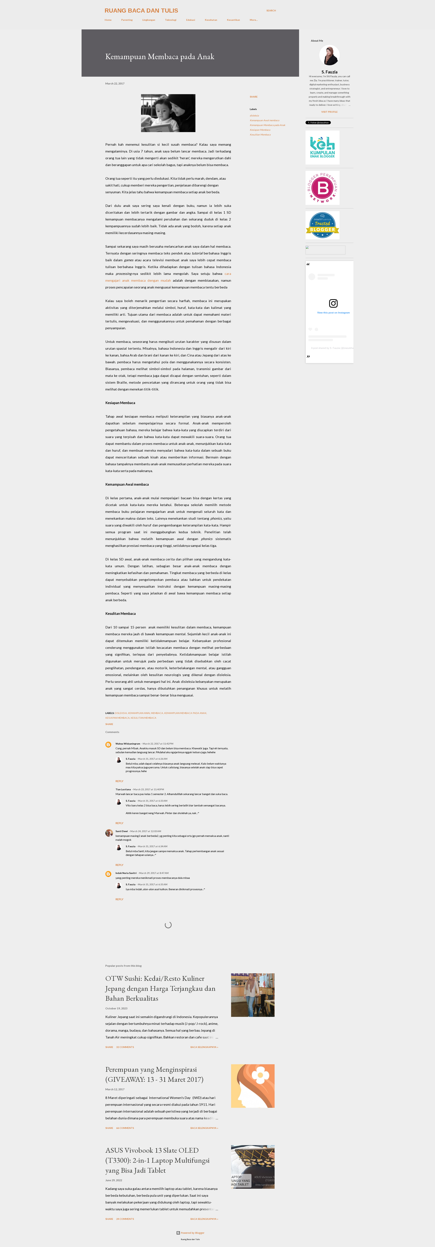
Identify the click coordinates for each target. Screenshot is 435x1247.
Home (108, 19)
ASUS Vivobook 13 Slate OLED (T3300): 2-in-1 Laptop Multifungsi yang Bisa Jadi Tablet (157, 1160)
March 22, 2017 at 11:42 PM (158, 743)
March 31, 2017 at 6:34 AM (152, 846)
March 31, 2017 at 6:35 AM (152, 884)
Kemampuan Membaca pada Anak (267, 125)
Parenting (127, 19)
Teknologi (170, 19)
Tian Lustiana (123, 789)
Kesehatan (211, 19)
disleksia (254, 115)
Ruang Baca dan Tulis (141, 10)
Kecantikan (233, 19)
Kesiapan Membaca (260, 129)
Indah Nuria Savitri (126, 873)
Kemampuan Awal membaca (264, 120)
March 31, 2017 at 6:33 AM (152, 800)
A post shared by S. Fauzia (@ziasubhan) (333, 348)
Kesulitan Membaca (260, 134)
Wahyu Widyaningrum (128, 743)
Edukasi (190, 19)
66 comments (125, 1127)
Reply (119, 781)
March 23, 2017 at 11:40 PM (148, 789)
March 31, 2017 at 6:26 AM (152, 758)
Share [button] (254, 96)
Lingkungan (148, 19)
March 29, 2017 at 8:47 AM (154, 873)
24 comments (125, 1218)
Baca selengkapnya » (204, 1047)
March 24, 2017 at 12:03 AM (145, 831)
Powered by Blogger (192, 1232)
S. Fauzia (130, 758)
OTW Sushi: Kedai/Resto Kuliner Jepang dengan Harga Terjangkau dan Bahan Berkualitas (160, 988)
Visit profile (329, 111)
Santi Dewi (122, 831)
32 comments (125, 1047)
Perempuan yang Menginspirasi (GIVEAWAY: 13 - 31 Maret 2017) (154, 1074)
